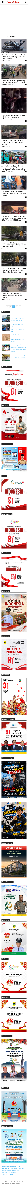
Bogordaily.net (5, 1166)
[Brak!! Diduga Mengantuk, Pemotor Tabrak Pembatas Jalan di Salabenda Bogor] (14, 100)
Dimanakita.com (5, 1172)
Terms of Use (8, 1183)
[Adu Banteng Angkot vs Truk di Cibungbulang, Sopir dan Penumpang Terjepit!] (14, 183)
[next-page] (20, 306)
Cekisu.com (21, 1168)
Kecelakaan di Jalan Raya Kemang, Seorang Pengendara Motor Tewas (13, 81)
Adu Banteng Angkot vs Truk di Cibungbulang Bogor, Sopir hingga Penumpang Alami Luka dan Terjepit (13, 168)
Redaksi (3, 1182)
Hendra (3, 60)
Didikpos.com (15, 1170)
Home (2, 5)
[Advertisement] (14, 21)
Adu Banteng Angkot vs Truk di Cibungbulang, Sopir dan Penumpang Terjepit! (13, 193)
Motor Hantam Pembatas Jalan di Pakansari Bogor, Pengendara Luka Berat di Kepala (13, 57)
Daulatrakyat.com (6, 1170)
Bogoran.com (13, 1168)
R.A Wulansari (4, 84)
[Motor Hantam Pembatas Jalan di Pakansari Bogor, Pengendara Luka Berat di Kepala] (14, 46)
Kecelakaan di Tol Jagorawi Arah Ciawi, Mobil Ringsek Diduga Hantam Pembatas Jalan (13, 245)
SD (2, 248)
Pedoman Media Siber (11, 1182)
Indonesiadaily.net (15, 1166)
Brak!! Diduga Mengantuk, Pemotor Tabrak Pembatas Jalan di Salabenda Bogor (13, 117)
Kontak (13, 1183)
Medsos (18, 1183)
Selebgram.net (5, 1168)
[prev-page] (7, 306)
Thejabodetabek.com (7, 1174)
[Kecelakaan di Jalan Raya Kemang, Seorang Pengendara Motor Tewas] (14, 71)
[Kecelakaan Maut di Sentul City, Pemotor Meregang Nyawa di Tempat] (14, 285)
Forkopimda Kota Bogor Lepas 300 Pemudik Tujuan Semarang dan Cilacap (17, 318)
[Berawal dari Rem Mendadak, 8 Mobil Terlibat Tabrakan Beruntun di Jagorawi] (14, 132)
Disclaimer (19, 1182)
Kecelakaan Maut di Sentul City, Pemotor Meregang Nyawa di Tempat (12, 295)
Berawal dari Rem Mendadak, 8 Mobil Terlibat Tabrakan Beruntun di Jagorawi (13, 142)
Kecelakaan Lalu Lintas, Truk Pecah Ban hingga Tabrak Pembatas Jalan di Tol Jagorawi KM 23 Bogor (13, 218)
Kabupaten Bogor (5, 52)
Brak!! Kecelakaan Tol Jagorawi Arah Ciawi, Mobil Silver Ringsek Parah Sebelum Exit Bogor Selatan (14, 270)
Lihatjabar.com (14, 1172)
